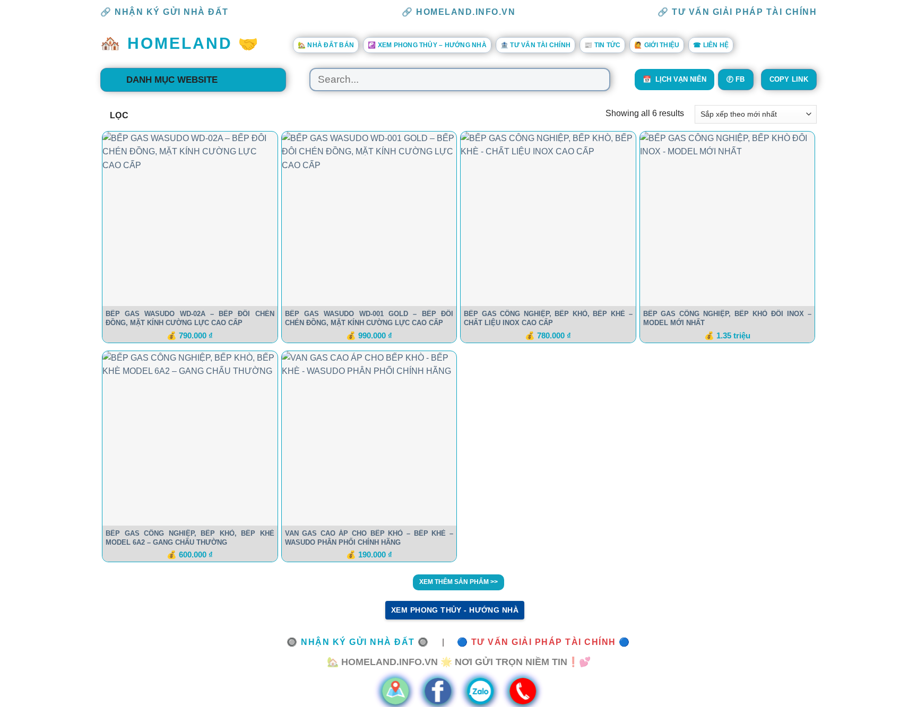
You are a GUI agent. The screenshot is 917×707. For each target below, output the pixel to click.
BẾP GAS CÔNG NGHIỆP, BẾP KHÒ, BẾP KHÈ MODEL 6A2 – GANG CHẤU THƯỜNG (190, 537)
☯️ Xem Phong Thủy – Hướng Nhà (427, 45)
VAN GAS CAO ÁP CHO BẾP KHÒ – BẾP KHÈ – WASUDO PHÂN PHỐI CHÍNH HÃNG (369, 537)
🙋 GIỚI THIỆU (656, 45)
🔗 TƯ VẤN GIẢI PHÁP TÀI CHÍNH (737, 11)
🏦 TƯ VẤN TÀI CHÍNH (535, 45)
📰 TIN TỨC (602, 45)
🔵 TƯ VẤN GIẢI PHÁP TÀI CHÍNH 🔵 (543, 642)
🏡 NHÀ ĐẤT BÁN (326, 45)
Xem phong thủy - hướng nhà (454, 610)
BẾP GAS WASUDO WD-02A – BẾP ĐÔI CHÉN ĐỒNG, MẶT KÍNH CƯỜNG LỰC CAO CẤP (190, 318)
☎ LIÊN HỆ (711, 45)
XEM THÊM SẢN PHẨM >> (458, 582)
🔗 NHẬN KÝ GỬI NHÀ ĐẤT (164, 11)
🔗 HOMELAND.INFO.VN (458, 11)
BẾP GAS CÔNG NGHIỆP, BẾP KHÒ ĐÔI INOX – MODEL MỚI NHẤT (727, 318)
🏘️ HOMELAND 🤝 (179, 43)
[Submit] (597, 80)
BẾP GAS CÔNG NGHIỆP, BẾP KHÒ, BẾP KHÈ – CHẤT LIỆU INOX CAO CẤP (548, 318)
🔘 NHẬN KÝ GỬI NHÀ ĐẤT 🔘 (358, 642)
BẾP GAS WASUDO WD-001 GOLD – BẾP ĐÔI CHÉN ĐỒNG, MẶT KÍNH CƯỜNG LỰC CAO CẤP (369, 318)
